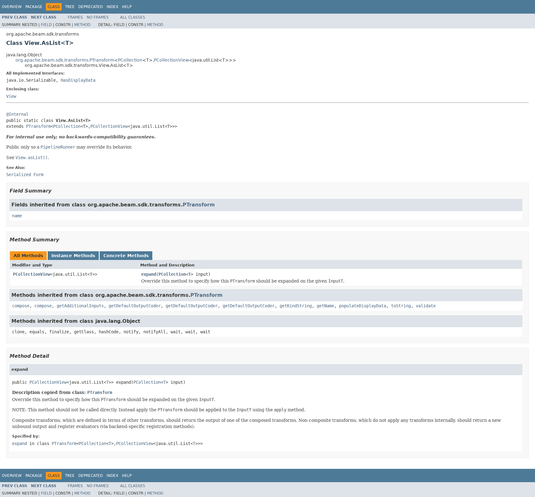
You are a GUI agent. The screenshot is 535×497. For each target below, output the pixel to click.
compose (20, 305)
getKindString (296, 305)
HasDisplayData (78, 80)
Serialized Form (24, 174)
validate (426, 305)
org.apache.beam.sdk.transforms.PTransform (64, 60)
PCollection (130, 60)
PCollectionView (171, 60)
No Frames (98, 17)
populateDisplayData (362, 305)
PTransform (38, 126)
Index (112, 7)
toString (401, 305)
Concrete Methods (126, 255)
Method (82, 25)
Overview (12, 7)
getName (325, 305)
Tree (70, 7)
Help (127, 7)
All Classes (132, 17)
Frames (75, 17)
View (11, 96)
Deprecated (90, 7)
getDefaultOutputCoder (135, 305)
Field (46, 25)
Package (33, 7)
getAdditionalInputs (80, 305)
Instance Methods (73, 255)
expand (148, 274)
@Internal (17, 114)
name (17, 215)
